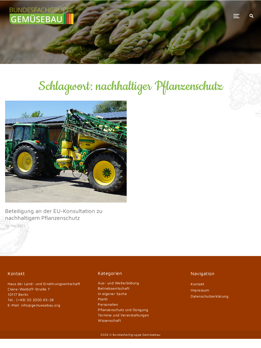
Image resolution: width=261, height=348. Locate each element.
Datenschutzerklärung (209, 296)
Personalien (108, 304)
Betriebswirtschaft (113, 288)
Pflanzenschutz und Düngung (123, 309)
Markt (103, 299)
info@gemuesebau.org (40, 305)
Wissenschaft (109, 320)
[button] (236, 15)
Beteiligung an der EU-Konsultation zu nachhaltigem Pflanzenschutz (53, 214)
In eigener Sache (112, 293)
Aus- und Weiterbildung (118, 283)
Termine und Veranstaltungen (123, 315)
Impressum (200, 290)
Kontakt (197, 284)
